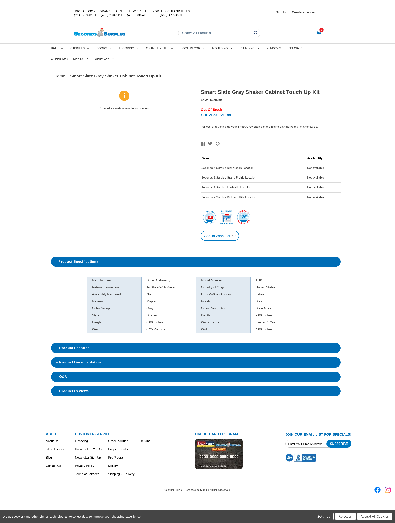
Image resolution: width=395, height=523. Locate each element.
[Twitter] (210, 143)
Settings (323, 516)
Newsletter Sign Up (88, 457)
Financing (81, 441)
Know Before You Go (89, 449)
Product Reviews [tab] (74, 391)
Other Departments (67, 58)
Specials (295, 48)
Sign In (281, 12)
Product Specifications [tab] (78, 261)
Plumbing (247, 48)
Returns (145, 441)
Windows (274, 48)
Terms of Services (87, 474)
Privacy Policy (84, 465)
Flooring (126, 48)
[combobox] (219, 33)
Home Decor (190, 48)
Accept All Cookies (375, 516)
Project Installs (118, 449)
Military (113, 465)
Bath (54, 48)
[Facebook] (203, 143)
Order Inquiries (118, 441)
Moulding (220, 48)
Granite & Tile (157, 48)
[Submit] (255, 32)
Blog (49, 457)
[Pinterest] (218, 143)
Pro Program (116, 457)
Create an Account (305, 12)
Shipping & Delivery (121, 474)
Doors (101, 48)
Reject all (345, 516)
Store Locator (55, 449)
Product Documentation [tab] (80, 362)
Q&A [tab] (63, 376)
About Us (52, 441)
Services (102, 58)
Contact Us (53, 465)
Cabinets (77, 48)
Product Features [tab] (74, 348)
